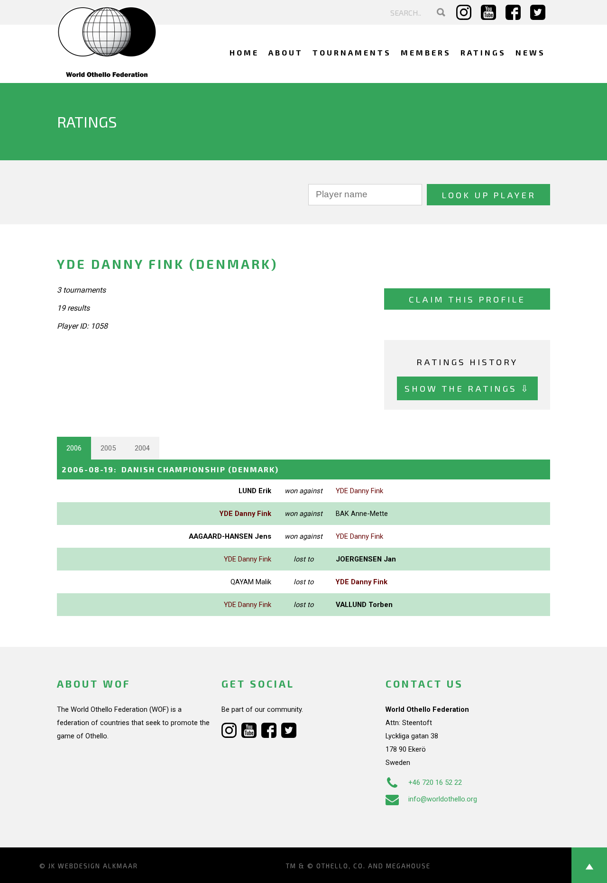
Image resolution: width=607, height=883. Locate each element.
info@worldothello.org (442, 799)
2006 (74, 448)
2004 (142, 448)
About (285, 52)
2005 (108, 448)
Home (244, 52)
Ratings (483, 52)
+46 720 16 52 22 (435, 782)
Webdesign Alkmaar (98, 866)
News (530, 52)
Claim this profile (467, 299)
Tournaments (352, 52)
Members (426, 52)
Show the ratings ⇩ (467, 388)
